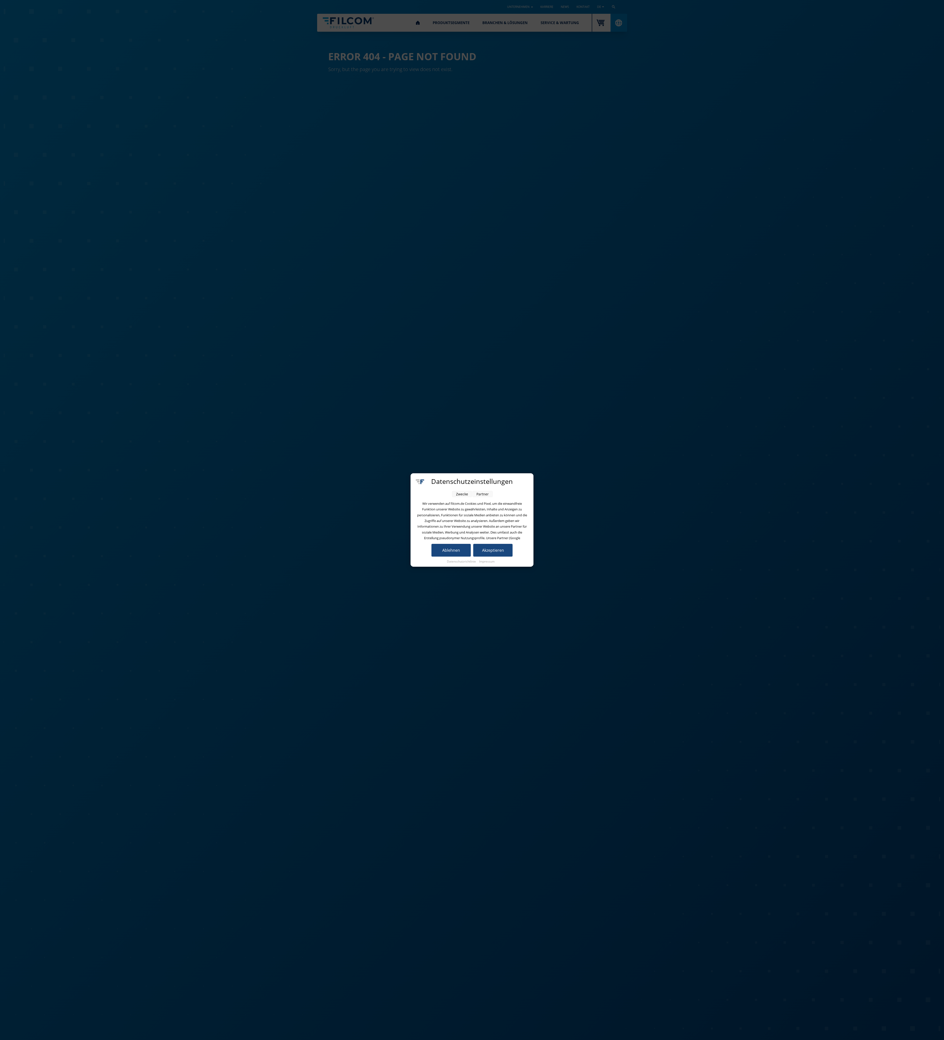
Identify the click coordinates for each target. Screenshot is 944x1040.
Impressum (487, 561)
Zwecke (462, 494)
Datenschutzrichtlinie (462, 561)
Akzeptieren (493, 550)
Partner (482, 494)
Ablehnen (451, 550)
